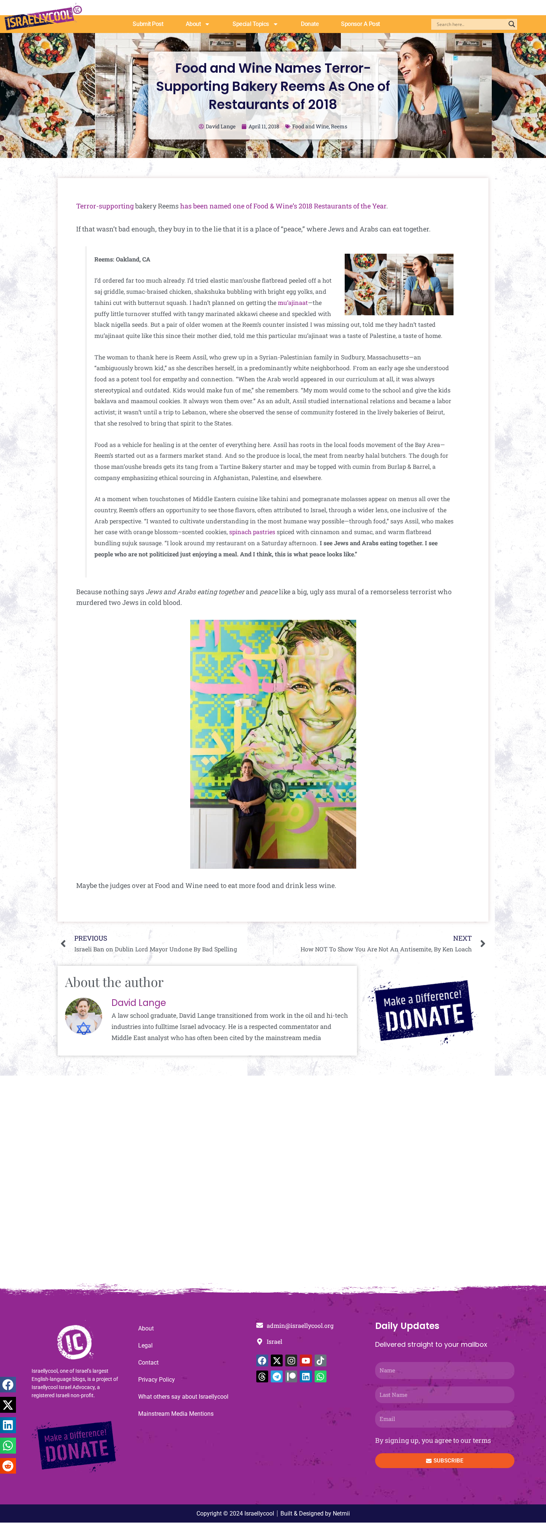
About (193, 23)
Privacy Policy (156, 1379)
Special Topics (251, 23)
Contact (148, 1362)
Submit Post (148, 23)
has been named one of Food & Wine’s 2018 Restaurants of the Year (283, 205)
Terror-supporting (105, 205)
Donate (310, 23)
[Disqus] (273, 1183)
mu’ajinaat (293, 302)
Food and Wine (310, 126)
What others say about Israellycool (183, 1396)
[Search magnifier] (512, 24)
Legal (145, 1345)
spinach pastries (252, 532)
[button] (8, 1385)
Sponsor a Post (360, 23)
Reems (339, 126)
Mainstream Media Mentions (176, 1413)
